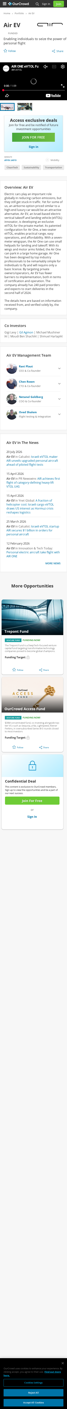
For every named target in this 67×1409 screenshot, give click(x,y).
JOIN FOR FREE (33, 137)
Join (58, 4)
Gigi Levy (10, 332)
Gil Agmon (26, 332)
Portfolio (19, 13)
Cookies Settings (33, 1382)
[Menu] (4, 4)
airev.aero (10, 160)
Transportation (53, 167)
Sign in (46, 4)
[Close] (63, 1363)
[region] (33, 1383)
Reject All (33, 1392)
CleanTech (12, 167)
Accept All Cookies (33, 1402)
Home (7, 13)
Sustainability (31, 167)
